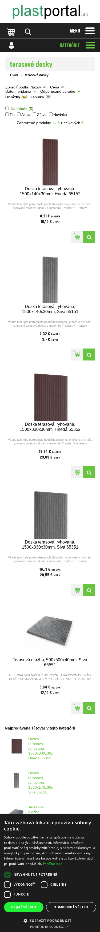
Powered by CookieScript (50, 927)
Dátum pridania (18, 91)
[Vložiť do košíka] (77, 237)
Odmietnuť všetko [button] (71, 907)
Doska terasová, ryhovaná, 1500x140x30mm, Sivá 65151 (43, 782)
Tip (12, 114)
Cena (54, 87)
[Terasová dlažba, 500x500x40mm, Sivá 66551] (50, 629)
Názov (35, 87)
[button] (50, 920)
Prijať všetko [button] (23, 907)
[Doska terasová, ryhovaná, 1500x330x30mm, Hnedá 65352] (50, 393)
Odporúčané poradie (57, 91)
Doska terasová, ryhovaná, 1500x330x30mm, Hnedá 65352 (43, 748)
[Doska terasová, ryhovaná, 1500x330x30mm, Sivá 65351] (50, 511)
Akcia (25, 114)
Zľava (42, 114)
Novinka (60, 114)
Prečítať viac (52, 863)
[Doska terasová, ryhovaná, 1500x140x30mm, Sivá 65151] (50, 276)
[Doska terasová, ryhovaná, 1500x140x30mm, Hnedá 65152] (50, 158)
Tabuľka (37, 97)
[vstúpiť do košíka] (11, 31)
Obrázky (12, 97)
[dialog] (50, 873)
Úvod (14, 75)
